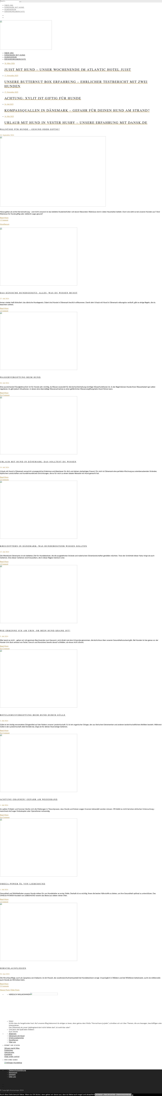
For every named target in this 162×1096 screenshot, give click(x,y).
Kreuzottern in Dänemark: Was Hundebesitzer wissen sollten (43, 546)
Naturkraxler (9, 1052)
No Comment (4, 395)
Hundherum (10, 9)
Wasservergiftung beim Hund (20, 377)
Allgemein (12, 1034)
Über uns (8, 5)
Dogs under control (11, 1056)
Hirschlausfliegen (13, 968)
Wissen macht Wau (12, 1048)
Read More (4, 218)
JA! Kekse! (99, 1094)
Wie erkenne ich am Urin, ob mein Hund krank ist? (35, 630)
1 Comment (4, 220)
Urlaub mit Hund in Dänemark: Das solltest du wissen (38, 461)
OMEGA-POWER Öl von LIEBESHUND (22, 883)
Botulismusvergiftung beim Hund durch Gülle (32, 715)
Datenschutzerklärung (17, 1070)
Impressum (13, 1072)
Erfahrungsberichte (14, 11)
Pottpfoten (8, 1050)
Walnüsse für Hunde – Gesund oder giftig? (30, 129)
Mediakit (12, 1074)
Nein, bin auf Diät (109, 1094)
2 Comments (4, 479)
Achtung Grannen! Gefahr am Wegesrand (29, 799)
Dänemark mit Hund (14, 7)
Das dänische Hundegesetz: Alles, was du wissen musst (38, 292)
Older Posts (15, 990)
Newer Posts (5, 990)
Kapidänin (8, 1054)
